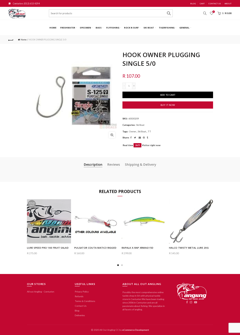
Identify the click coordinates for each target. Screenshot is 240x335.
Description (93, 164)
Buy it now (168, 105)
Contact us (214, 3)
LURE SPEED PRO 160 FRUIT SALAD (48, 247)
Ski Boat (149, 27)
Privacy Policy (82, 291)
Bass (99, 27)
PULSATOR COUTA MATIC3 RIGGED (95, 247)
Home (52, 27)
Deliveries (80, 315)
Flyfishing (112, 27)
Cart (202, 3)
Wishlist (213, 12)
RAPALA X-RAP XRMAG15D (137, 247)
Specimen (85, 27)
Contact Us (81, 305)
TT (149, 131)
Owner (132, 131)
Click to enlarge (112, 135)
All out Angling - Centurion (40, 291)
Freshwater (67, 27)
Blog (193, 3)
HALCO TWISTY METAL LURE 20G (189, 247)
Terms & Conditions (85, 301)
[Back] (11, 39)
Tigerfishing (167, 27)
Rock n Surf (131, 27)
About (228, 3)
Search (169, 13)
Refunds (79, 296)
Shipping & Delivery (140, 164)
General (184, 27)
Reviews (113, 164)
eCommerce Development (135, 329)
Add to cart (167, 95)
